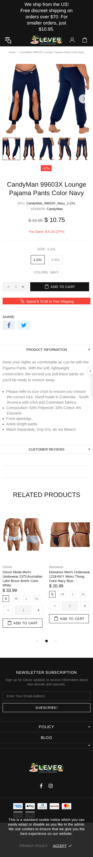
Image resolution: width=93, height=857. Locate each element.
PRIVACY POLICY (34, 846)
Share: (9, 317)
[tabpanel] (23, 573)
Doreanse (56, 567)
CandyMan (55, 209)
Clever (46, 40)
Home (12, 52)
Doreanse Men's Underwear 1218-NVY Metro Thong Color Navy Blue (69, 576)
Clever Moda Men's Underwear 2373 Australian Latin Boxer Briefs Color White (22, 578)
